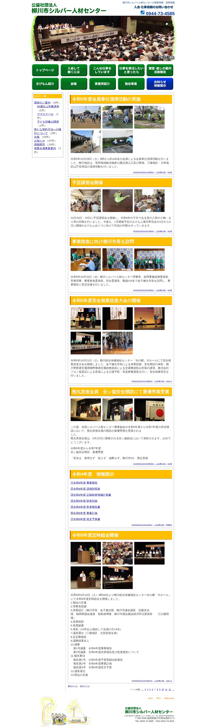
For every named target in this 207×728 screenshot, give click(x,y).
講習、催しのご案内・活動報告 (160, 70)
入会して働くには (74, 70)
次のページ (85, 686)
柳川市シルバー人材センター (45, 70)
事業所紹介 (102, 84)
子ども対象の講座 (48, 121)
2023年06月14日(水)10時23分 (142, 681)
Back (150, 698)
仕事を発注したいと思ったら (131, 70)
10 (163, 689)
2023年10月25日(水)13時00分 (143, 290)
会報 (74, 84)
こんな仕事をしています (102, 70)
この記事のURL (160, 172)
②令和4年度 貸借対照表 (85, 488)
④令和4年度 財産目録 (84, 500)
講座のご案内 (42, 102)
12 (170, 689)
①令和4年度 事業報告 (84, 482)
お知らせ (169, 381)
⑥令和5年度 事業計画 (84, 513)
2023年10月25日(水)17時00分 (143, 231)
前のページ (73, 686)
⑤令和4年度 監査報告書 (85, 506)
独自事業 (131, 84)
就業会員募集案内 (45, 148)
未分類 (169, 172)
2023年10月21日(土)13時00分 (142, 381)
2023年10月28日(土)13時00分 (143, 172)
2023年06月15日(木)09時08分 (143, 464)
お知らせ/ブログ (160, 84)
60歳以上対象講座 (48, 106)
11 (166, 689)
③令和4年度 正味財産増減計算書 (91, 494)
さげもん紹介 (45, 84)
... (142, 689)
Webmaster (169, 698)
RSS (159, 698)
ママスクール (45, 114)
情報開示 (169, 525)
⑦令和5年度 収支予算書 (85, 519)
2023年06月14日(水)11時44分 (142, 525)
